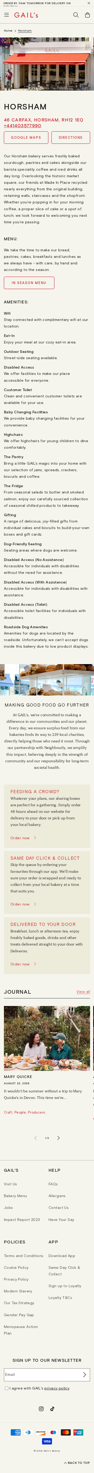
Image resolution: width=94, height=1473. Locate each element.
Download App (62, 1256)
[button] (6, 15)
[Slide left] (35, 1138)
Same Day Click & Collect (64, 1270)
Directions (71, 138)
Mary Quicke (18, 1076)
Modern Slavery (18, 1291)
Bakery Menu (15, 1196)
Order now (20, 838)
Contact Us (59, 1207)
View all (83, 992)
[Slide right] (58, 1138)
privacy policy (56, 1388)
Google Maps (26, 138)
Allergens (57, 1196)
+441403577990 (23, 125)
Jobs (8, 1207)
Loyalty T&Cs (60, 1298)
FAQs (53, 1184)
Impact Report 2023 (22, 1220)
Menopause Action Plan (21, 1330)
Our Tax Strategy (19, 1303)
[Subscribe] (84, 1374)
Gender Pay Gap (19, 1315)
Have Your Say (61, 1220)
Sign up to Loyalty (65, 1286)
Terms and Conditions (23, 1256)
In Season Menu (29, 283)
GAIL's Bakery (52, 1450)
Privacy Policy (16, 1279)
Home (8, 30)
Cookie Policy (16, 1267)
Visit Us (10, 1184)
